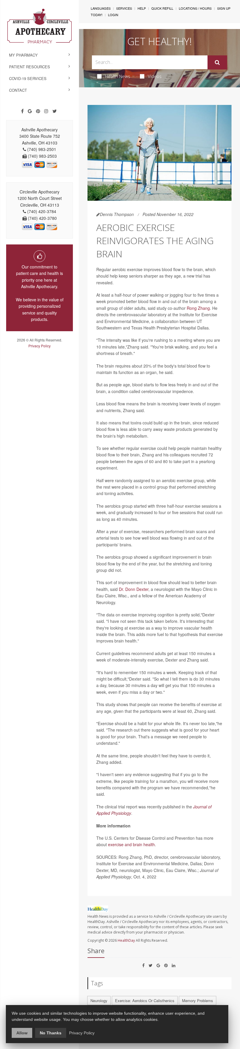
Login (113, 14)
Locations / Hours (195, 8)
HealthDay (126, 940)
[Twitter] (54, 111)
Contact (18, 90)
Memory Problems (197, 1000)
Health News (117, 76)
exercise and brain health (131, 844)
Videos (155, 76)
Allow (22, 1033)
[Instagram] (46, 111)
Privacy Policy (39, 345)
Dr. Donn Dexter (133, 589)
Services (124, 8)
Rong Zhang (198, 308)
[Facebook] (22, 111)
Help (142, 8)
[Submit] (217, 62)
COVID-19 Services (28, 78)
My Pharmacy (23, 55)
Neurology (98, 1000)
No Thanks (50, 1033)
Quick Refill (162, 8)
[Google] (30, 111)
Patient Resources (29, 66)
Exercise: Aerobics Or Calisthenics (144, 1000)
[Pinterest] (38, 111)
